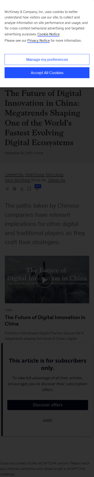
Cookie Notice (48, 34)
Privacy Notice (38, 40)
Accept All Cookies (47, 72)
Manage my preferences (47, 59)
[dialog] (47, 43)
